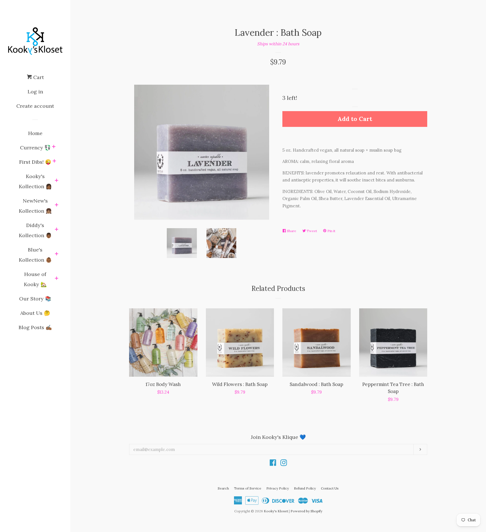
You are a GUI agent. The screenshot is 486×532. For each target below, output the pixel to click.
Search (223, 488)
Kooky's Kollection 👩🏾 (35, 181)
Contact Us (330, 488)
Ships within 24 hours (278, 43)
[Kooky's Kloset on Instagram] (283, 463)
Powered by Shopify (306, 511)
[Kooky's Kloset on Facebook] (272, 463)
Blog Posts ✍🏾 (35, 327)
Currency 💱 (35, 147)
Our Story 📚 (35, 298)
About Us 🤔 (35, 313)
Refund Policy (305, 488)
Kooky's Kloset (276, 511)
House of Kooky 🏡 (35, 279)
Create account (35, 106)
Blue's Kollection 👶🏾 (35, 254)
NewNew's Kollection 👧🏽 (35, 205)
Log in (35, 91)
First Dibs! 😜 (35, 162)
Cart (38, 77)
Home (35, 133)
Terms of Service (247, 488)
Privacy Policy (277, 488)
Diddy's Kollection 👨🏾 (35, 230)
